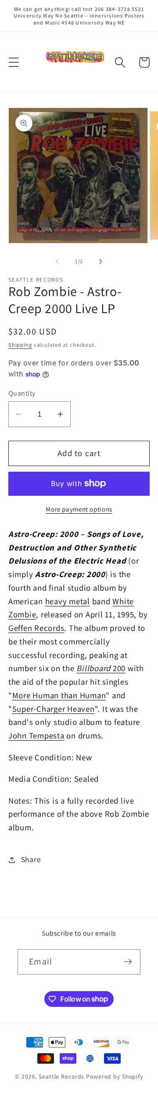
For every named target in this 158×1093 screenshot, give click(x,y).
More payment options (79, 509)
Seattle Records (61, 1076)
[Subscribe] (128, 962)
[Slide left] (57, 261)
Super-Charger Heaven (53, 708)
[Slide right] (101, 261)
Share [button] (31, 859)
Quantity (22, 393)
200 (101, 668)
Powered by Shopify (114, 1076)
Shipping (20, 344)
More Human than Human (59, 695)
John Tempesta (36, 735)
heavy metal (67, 601)
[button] (14, 62)
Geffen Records (36, 628)
